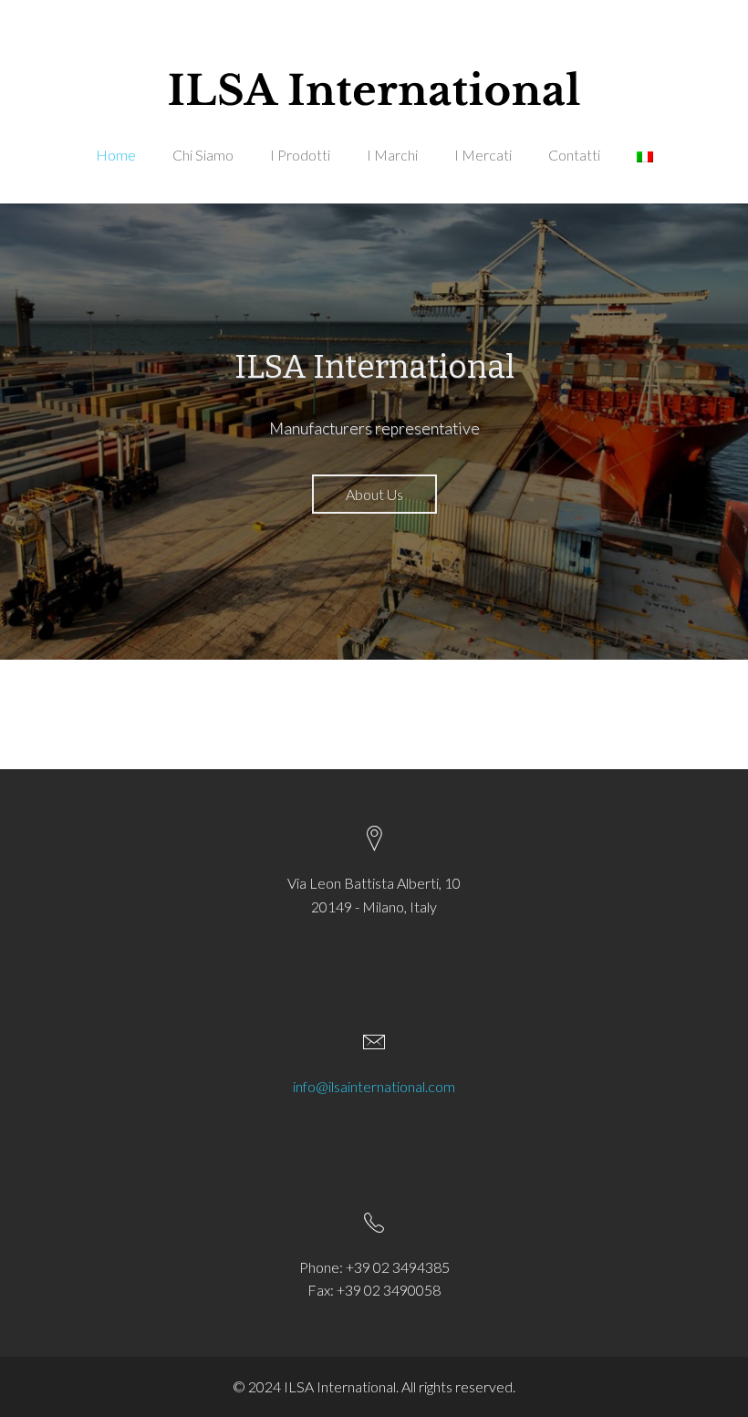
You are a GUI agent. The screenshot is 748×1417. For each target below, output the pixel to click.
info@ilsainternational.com (374, 1086)
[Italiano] (644, 174)
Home (116, 154)
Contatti (574, 154)
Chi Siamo (203, 154)
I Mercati (483, 154)
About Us (374, 494)
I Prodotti (300, 154)
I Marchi (392, 154)
